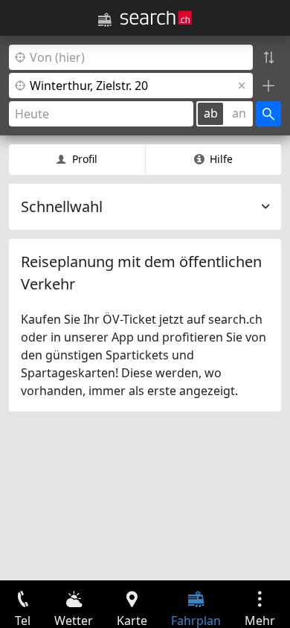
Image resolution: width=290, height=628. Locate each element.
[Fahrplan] (105, 20)
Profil (84, 159)
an (239, 113)
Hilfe (221, 159)
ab (211, 113)
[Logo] (156, 17)
